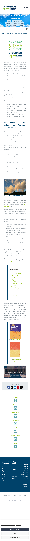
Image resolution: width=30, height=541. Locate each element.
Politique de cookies (25, 469)
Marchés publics (26, 479)
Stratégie (14, 282)
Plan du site (25, 476)
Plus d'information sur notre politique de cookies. (11, 525)
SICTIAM (19, 495)
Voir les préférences (15, 537)
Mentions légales (25, 465)
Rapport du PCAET (16, 273)
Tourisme (14, 473)
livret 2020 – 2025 (16, 339)
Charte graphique (25, 483)
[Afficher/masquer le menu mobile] (27, 7)
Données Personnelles (24, 473)
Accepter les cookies (15, 529)
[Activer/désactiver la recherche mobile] (24, 7)
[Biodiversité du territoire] (13, 462)
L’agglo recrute (26, 487)
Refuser (15, 533)
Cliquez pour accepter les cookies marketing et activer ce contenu (15, 371)
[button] (28, 521)
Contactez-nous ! (15, 477)
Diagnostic (14, 280)
